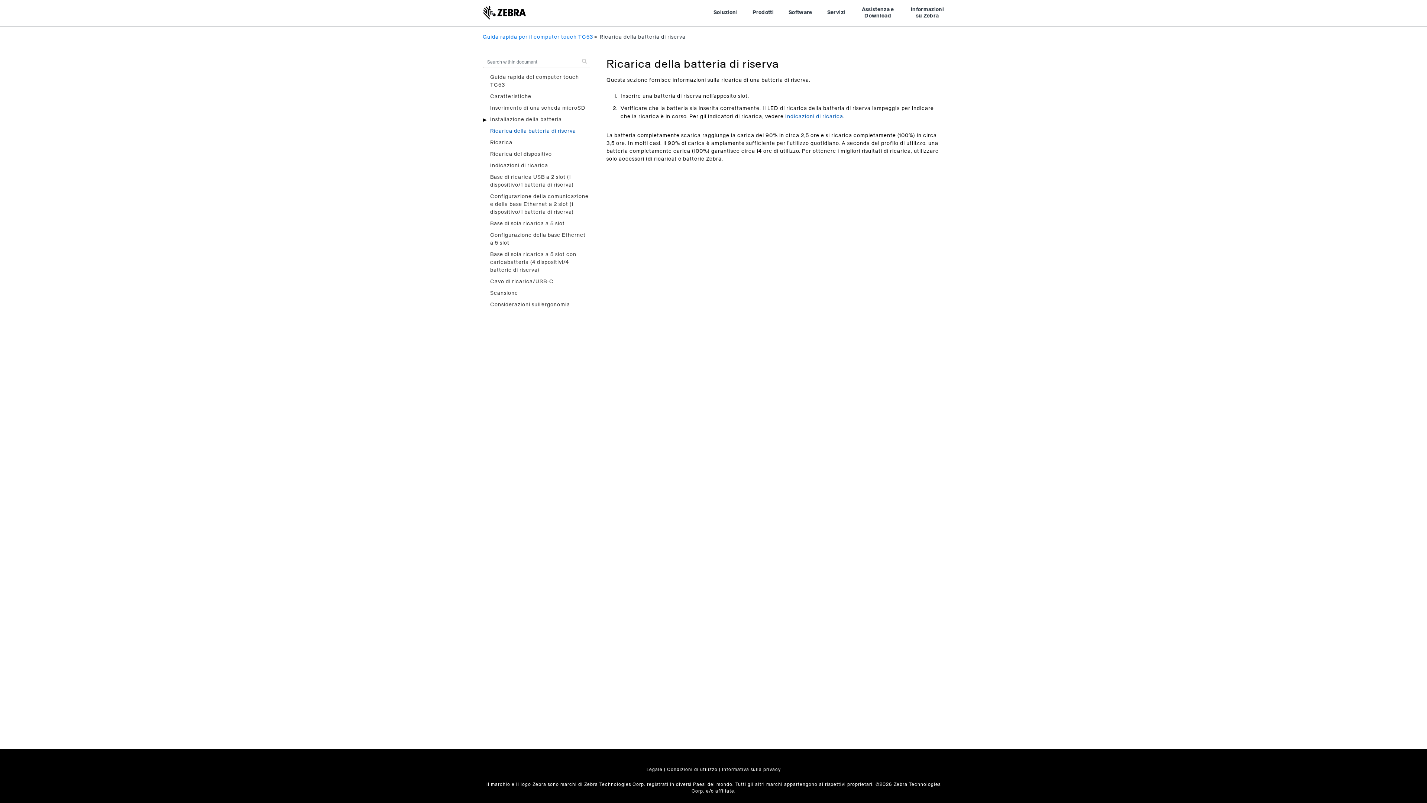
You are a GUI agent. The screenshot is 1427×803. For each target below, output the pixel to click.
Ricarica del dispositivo (521, 154)
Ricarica (501, 142)
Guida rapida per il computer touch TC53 (538, 37)
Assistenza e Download (878, 13)
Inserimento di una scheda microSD (538, 108)
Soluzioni (726, 12)
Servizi (836, 12)
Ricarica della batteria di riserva (533, 131)
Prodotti (763, 12)
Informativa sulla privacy (751, 769)
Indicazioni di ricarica (519, 165)
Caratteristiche (510, 96)
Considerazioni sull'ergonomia (530, 304)
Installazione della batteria (526, 119)
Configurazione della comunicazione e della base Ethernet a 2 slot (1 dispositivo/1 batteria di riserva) (539, 204)
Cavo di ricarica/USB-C (522, 281)
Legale (655, 769)
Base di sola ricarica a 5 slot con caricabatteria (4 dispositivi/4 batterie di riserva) (533, 262)
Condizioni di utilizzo (692, 769)
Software (800, 12)
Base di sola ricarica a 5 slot (527, 223)
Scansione (504, 293)
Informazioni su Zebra (927, 13)
